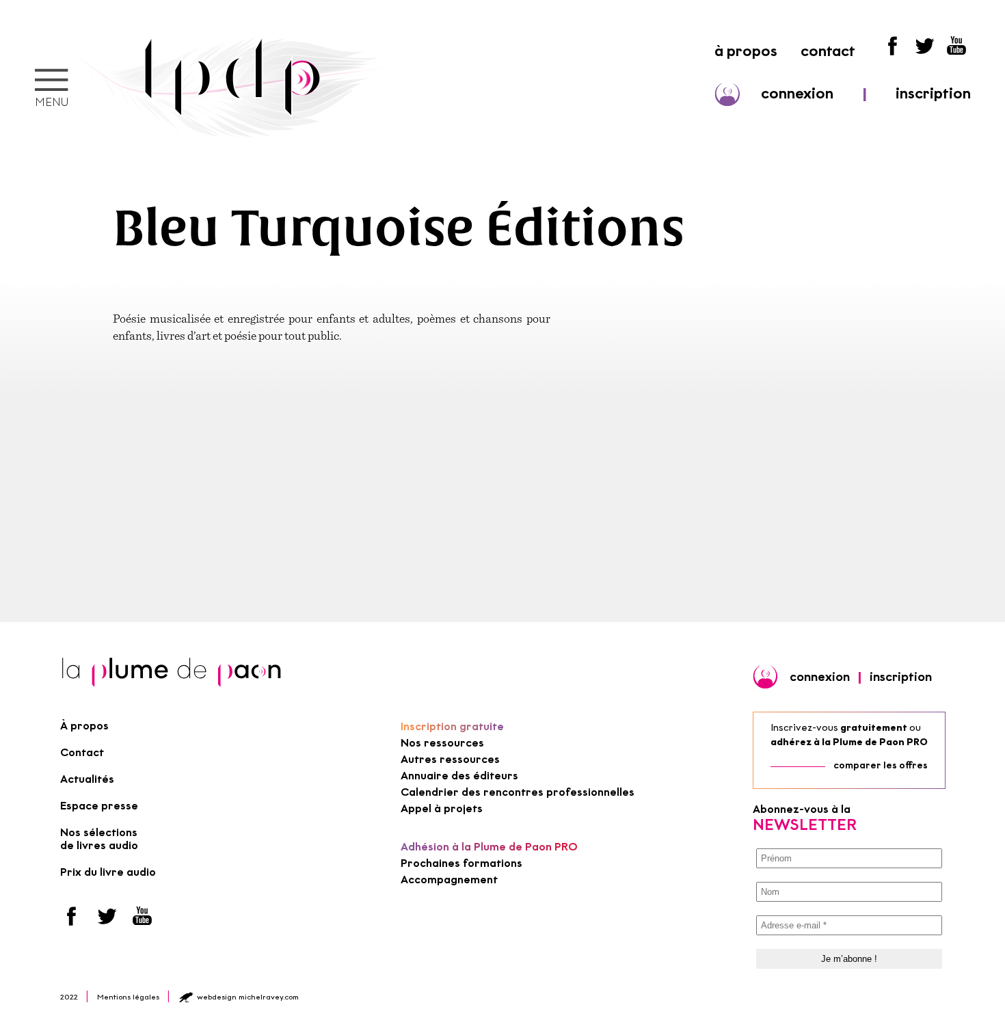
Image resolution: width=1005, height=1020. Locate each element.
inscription (933, 93)
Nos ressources (442, 742)
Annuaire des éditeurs (459, 775)
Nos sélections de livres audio (99, 839)
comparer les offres (880, 765)
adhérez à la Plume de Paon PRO (849, 742)
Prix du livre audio (108, 871)
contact (828, 51)
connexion (797, 93)
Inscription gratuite (452, 726)
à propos (745, 51)
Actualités (87, 779)
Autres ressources (450, 759)
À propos (84, 725)
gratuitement (873, 728)
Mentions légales (128, 997)
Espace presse (99, 805)
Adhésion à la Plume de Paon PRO (489, 846)
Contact (82, 752)
